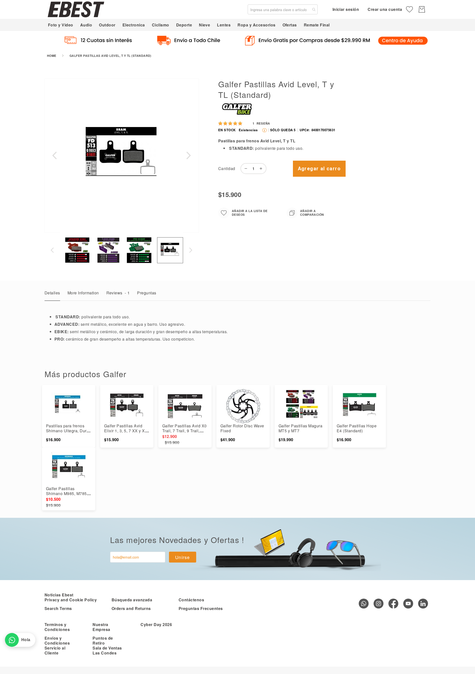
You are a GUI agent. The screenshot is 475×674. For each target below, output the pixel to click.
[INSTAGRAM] (378, 604)
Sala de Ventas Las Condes (107, 650)
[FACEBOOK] (393, 604)
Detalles (52, 293)
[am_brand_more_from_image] (68, 406)
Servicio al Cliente (55, 650)
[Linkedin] (423, 604)
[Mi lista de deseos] (409, 9)
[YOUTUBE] (408, 604)
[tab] (52, 294)
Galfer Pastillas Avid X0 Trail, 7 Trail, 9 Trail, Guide (184, 430)
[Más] (262, 168)
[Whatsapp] (364, 604)
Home (51, 55)
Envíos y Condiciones (57, 640)
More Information (83, 293)
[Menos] (244, 168)
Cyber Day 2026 (156, 624)
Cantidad (226, 168)
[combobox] (283, 9)
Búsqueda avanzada (132, 600)
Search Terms (58, 608)
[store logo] (76, 9)
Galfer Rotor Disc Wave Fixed (242, 428)
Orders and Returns (131, 608)
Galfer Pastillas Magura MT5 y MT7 (300, 428)
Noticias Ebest (59, 595)
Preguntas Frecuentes (201, 608)
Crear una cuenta (385, 9)
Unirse (182, 557)
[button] (54, 155)
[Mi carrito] (422, 9)
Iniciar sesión (345, 9)
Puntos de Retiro (103, 640)
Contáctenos (191, 600)
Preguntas (146, 293)
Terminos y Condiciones (57, 627)
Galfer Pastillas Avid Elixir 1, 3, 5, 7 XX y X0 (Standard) (125, 430)
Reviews (118, 293)
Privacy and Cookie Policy (71, 600)
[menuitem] (61, 25)
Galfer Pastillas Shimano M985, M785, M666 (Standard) (67, 493)
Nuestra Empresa (101, 627)
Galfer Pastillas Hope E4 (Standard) (357, 428)
